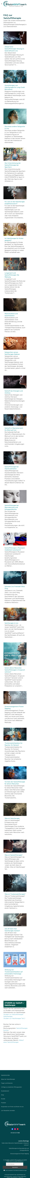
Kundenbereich (5, 1091)
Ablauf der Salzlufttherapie (8, 1079)
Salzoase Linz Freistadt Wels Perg (15, 587)
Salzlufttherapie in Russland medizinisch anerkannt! (15, 549)
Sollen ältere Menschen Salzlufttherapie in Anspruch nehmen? (15, 670)
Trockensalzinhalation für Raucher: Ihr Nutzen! (13, 744)
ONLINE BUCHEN (5, 1075)
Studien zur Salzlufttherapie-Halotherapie (13, 1015)
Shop (2, 1095)
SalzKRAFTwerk (13, 1174)
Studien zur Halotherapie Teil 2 (14, 1018)
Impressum (15, 1176)
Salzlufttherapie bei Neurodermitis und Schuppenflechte (12, 507)
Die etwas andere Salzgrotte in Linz (15, 127)
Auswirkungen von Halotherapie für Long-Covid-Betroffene (15, 87)
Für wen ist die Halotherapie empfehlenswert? (15, 203)
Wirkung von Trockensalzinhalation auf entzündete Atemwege (14, 972)
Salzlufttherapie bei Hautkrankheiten (12, 468)
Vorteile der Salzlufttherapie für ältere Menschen (15, 783)
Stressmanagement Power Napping (14, 707)
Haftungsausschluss (8, 1176)
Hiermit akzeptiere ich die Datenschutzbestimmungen (16, 1170)
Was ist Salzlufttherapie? (13, 855)
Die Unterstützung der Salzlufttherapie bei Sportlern (13, 165)
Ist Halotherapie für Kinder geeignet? (14, 239)
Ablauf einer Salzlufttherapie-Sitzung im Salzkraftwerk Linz (14, 49)
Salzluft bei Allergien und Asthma (14, 392)
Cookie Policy (23, 1176)
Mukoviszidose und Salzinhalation (11, 315)
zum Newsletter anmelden (8, 1110)
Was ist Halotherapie (12, 818)
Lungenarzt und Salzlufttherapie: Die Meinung (12, 275)
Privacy (19, 1176)
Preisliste (3, 1102)
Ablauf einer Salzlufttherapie (13, 1041)
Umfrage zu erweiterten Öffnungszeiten (11, 1087)
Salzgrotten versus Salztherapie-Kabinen (12, 353)
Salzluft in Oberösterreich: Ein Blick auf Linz (14, 429)
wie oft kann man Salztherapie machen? (12, 930)
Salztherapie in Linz (11, 623)
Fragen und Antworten (7, 1083)
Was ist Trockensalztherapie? (15, 894)
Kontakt (3, 1099)
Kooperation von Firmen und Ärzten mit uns (12, 1106)
